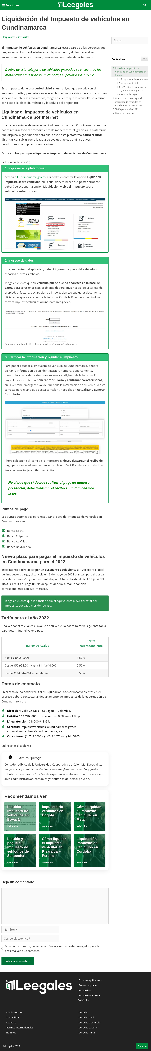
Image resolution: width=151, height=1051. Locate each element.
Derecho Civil (86, 1017)
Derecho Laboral (87, 1027)
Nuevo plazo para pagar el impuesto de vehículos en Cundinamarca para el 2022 (129, 102)
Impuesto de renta (89, 995)
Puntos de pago (129, 94)
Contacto (142, 1046)
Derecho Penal (86, 1032)
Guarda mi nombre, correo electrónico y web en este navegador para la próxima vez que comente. (52, 948)
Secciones (12, 5)
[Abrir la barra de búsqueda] (145, 5)
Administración (14, 1012)
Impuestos (9, 37)
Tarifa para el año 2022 (127, 109)
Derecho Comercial (89, 1022)
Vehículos (23, 37)
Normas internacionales (19, 1027)
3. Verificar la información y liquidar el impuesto (134, 88)
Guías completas (87, 985)
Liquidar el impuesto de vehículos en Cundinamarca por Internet (131, 72)
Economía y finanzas (90, 980)
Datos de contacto (124, 113)
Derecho (83, 1012)
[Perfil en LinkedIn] (10, 757)
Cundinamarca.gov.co (31, 177)
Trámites (11, 1032)
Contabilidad (13, 1017)
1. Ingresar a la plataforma (134, 79)
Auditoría (11, 1022)
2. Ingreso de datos (130, 82)
